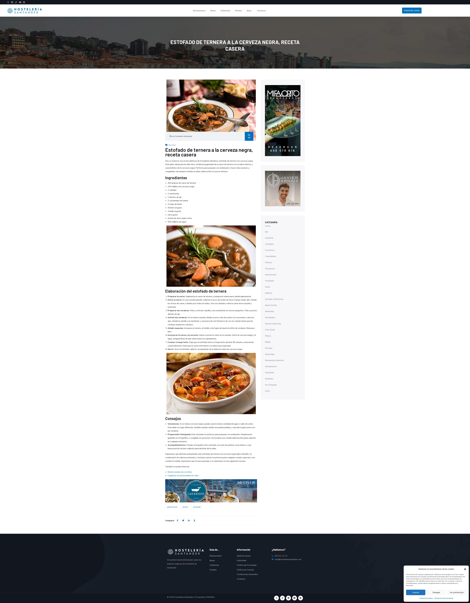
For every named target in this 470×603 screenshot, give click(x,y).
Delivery (268, 262)
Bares (213, 10)
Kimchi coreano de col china (180, 472)
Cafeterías (225, 10)
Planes (268, 336)
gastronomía (172, 507)
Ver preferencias (457, 592)
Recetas (172, 145)
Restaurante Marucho (274, 360)
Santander (269, 372)
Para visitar (270, 329)
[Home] (24, 10)
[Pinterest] (300, 598)
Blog (249, 10)
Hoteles (238, 10)
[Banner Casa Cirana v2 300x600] (282, 120)
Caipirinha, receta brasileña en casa (183, 475)
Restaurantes (199, 10)
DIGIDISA (210, 597)
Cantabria (269, 244)
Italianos (268, 293)
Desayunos (270, 268)
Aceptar (415, 592)
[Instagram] (276, 598)
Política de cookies (426, 598)
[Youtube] (294, 598)
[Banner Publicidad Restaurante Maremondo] (282, 188)
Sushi (267, 391)
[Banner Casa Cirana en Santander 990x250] (211, 490)
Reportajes (270, 354)
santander (197, 507)
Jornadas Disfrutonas (274, 299)
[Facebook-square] (288, 598)
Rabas (268, 342)
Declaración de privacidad (443, 598)
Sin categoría (271, 385)
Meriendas (269, 311)
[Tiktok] (282, 598)
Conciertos (270, 250)
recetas (185, 507)
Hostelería (269, 280)
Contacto (261, 10)
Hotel (267, 287)
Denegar (436, 592)
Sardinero (269, 378)
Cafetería (269, 238)
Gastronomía (270, 274)
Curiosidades (270, 256)
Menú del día (271, 305)
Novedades (270, 317)
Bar (266, 232)
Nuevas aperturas (273, 323)
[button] (465, 569)
